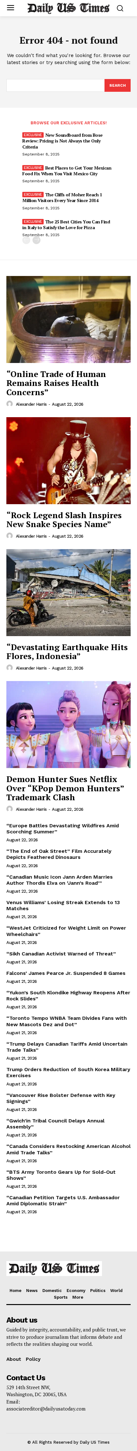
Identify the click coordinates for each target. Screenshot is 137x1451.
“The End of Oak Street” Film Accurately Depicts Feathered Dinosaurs (59, 854)
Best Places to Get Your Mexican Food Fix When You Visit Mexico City (66, 171)
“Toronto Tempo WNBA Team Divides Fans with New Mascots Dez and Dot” (66, 1021)
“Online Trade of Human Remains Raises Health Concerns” (56, 382)
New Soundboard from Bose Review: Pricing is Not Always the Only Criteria (62, 140)
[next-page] (36, 240)
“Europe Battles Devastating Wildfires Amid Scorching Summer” (62, 829)
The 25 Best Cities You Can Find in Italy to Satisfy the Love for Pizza (66, 224)
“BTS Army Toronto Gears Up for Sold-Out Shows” (61, 1175)
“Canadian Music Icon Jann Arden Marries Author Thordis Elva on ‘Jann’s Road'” (59, 880)
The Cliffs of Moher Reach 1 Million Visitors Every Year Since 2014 (62, 197)
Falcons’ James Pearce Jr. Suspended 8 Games (66, 973)
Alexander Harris (31, 404)
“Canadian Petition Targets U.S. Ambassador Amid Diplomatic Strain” (63, 1200)
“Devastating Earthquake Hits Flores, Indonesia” (67, 652)
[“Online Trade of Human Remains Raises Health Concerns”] (68, 319)
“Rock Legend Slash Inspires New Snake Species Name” (64, 520)
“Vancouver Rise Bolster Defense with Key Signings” (60, 1098)
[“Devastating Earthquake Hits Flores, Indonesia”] (68, 592)
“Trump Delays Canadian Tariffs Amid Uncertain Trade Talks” (66, 1047)
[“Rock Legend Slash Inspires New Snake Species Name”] (68, 460)
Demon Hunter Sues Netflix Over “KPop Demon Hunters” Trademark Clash (65, 787)
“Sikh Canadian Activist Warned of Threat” (61, 954)
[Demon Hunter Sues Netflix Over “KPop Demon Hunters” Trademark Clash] (68, 724)
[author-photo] (10, 404)
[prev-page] (26, 240)
